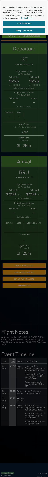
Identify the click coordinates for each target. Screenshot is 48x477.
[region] (24, 17)
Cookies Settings (24, 23)
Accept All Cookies (24, 31)
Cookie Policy (27, 18)
